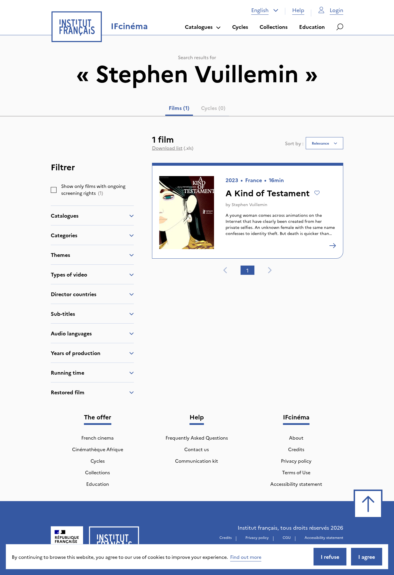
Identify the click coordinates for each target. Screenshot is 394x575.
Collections (274, 26)
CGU (287, 537)
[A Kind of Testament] (332, 245)
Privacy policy (296, 461)
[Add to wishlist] (317, 193)
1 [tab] (247, 270)
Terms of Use (296, 472)
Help (298, 10)
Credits (296, 449)
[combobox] (264, 10)
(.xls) (172, 148)
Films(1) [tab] (179, 107)
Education (312, 26)
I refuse (330, 556)
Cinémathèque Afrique (97, 449)
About (296, 437)
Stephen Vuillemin (249, 204)
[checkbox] (54, 190)
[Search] (339, 26)
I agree (366, 556)
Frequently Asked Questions (197, 437)
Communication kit (196, 461)
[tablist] (197, 109)
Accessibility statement (296, 484)
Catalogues (199, 26)
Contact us (196, 449)
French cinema (97, 437)
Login (336, 10)
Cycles (240, 26)
